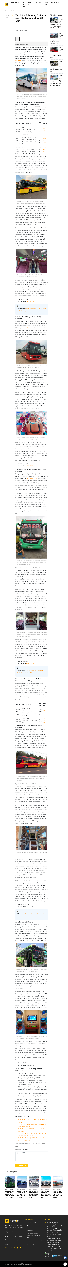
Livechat (65, 1258)
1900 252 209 (44, 131)
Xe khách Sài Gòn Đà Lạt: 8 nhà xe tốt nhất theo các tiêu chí (57, 1194)
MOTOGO (6, 4)
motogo (8, 15)
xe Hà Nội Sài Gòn (26, 328)
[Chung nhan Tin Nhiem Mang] (48, 1255)
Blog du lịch (54, 2)
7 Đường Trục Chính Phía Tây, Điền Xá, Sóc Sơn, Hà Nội (54, 1234)
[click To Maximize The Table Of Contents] (17, 39)
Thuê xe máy (15, 2)
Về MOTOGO (38, 2)
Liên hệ (46, 3)
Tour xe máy (24, 4)
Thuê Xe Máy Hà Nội (52, 1223)
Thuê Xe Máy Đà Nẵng (53, 1244)
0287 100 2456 (44, 141)
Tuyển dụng (30, 1230)
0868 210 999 (45, 721)
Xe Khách (13, 11)
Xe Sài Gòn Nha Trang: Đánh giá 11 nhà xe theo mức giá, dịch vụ (22, 1194)
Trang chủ (7, 11)
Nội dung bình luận (21, 1149)
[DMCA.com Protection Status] (60, 1256)
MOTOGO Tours (31, 1244)
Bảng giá (29, 3)
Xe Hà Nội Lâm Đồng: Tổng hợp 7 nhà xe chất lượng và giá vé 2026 (9, 1194)
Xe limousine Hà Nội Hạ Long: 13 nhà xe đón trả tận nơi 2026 (46, 1194)
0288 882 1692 (44, 149)
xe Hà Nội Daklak (32, 478)
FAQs (28, 1228)
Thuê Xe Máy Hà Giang (53, 1238)
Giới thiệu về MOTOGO (33, 1223)
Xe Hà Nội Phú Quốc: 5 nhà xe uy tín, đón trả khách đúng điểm (33, 1194)
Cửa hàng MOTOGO (32, 1233)
